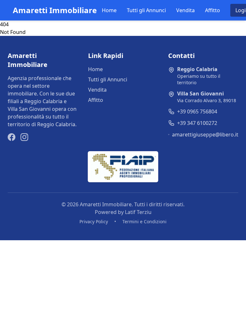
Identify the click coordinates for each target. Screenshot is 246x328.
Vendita (185, 10)
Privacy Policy (93, 221)
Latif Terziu (138, 212)
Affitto (212, 10)
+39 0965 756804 (197, 111)
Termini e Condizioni (144, 221)
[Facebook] (11, 137)
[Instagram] (24, 137)
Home (109, 10)
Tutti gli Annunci (146, 10)
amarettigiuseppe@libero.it (205, 134)
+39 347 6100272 (197, 123)
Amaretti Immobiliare (55, 10)
